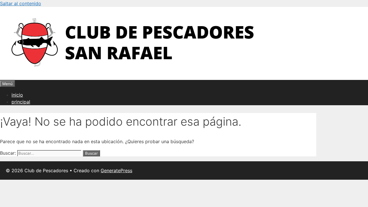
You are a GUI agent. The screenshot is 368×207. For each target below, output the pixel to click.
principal (21, 102)
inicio (17, 95)
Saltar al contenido (20, 3)
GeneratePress (116, 170)
